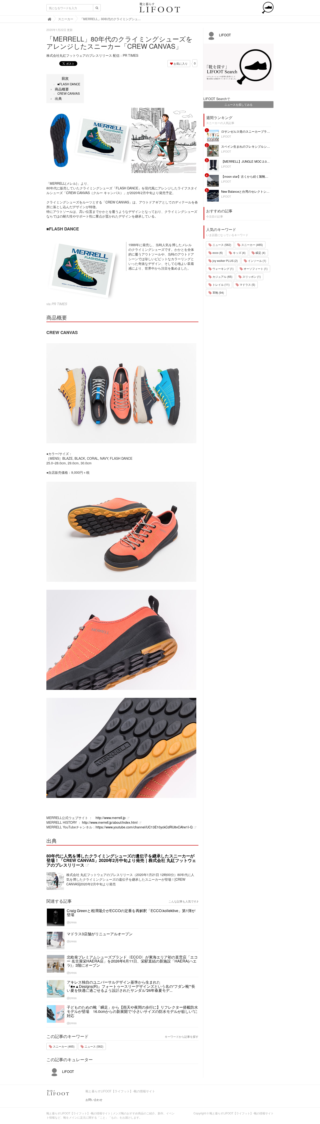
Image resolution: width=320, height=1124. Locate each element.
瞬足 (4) (260, 253)
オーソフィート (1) (255, 269)
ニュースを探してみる (238, 104)
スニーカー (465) (63, 1046)
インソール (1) (256, 261)
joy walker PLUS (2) (225, 261)
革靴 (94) (218, 292)
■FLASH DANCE (68, 84)
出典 (58, 98)
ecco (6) (217, 253)
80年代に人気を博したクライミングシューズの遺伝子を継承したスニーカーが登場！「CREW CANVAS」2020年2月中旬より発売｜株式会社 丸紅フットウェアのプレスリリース (121, 860)
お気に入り (180, 63)
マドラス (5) (247, 284)
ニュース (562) (93, 1046)
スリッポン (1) (251, 276)
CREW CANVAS (68, 93)
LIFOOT (67, 1071)
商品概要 (62, 88)
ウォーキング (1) (223, 269)
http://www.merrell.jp (111, 817)
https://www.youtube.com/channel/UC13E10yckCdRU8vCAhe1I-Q (144, 827)
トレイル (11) (221, 284)
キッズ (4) (239, 253)
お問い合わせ (94, 1099)
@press (72, 922)
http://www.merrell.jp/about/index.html (110, 822)
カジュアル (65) (222, 276)
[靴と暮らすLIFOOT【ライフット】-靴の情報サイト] (160, 9)
